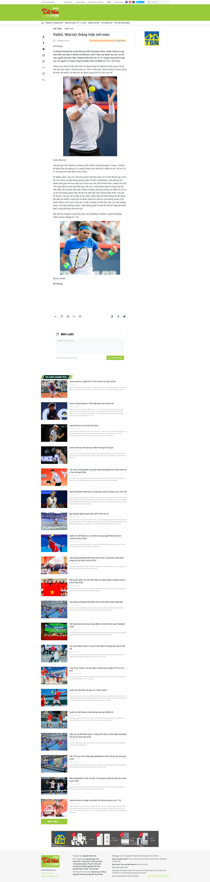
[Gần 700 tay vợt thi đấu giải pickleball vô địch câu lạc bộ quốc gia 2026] (54, 764)
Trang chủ (42, 23)
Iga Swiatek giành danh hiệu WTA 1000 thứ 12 (89, 514)
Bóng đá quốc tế (72, 23)
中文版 (108, 2)
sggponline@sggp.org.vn (50, 876)
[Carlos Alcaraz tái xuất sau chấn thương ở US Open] (54, 455)
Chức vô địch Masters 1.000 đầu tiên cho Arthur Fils (91, 403)
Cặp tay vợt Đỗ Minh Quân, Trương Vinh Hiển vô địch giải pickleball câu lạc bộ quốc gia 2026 (97, 735)
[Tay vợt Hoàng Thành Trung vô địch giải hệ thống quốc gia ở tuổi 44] (54, 653)
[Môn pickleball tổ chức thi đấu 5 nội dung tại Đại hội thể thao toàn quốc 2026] (54, 786)
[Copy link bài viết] (43, 67)
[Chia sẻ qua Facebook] (43, 43)
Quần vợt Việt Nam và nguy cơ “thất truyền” (88, 690)
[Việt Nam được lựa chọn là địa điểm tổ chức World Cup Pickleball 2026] (54, 631)
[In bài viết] (43, 61)
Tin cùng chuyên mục (56, 377)
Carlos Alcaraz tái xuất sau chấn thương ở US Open (91, 447)
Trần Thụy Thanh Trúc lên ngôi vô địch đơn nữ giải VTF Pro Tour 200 (96, 669)
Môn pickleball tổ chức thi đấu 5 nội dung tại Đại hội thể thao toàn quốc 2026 (97, 779)
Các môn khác (107, 23)
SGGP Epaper (118, 2)
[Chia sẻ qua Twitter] (43, 49)
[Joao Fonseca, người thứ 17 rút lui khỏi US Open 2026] (54, 389)
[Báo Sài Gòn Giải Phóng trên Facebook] (126, 2)
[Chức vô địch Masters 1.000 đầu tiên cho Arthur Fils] (54, 411)
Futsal (84, 23)
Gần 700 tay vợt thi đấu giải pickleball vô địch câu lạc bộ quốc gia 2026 (97, 757)
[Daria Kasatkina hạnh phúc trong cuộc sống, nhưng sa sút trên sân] (54, 499)
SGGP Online (68, 2)
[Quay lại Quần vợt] (43, 79)
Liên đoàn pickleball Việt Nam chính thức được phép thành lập (96, 602)
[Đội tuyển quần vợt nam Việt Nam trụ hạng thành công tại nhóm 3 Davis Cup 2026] (54, 587)
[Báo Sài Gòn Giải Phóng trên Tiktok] (133, 2)
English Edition (80, 2)
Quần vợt (69, 29)
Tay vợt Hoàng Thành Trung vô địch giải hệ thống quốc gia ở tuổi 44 (97, 647)
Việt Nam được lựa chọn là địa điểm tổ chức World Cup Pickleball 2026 (97, 625)
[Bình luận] (43, 73)
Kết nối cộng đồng (122, 23)
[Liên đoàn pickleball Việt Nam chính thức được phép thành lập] (54, 609)
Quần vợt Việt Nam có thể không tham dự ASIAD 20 (91, 712)
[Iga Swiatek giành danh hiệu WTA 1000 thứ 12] (54, 521)
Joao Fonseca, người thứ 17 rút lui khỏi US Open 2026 (92, 381)
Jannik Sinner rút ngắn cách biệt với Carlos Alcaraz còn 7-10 (95, 800)
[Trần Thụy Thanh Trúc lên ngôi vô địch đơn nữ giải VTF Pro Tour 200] (54, 675)
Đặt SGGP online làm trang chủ (158, 876)
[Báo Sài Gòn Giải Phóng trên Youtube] (130, 2)
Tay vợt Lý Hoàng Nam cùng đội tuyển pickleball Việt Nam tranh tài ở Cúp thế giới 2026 (98, 470)
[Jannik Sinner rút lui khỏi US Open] (54, 433)
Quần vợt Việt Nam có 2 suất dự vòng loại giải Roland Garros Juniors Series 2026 (95, 537)
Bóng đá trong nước (54, 23)
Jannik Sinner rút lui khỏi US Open (83, 425)
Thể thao (57, 29)
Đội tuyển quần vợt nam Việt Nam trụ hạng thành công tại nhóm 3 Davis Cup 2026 (97, 581)
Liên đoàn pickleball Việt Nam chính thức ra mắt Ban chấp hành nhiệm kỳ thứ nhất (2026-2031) (96, 559)
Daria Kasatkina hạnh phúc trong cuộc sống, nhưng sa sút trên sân (98, 492)
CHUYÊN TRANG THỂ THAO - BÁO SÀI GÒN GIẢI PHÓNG (50, 12)
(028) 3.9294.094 (48, 873)
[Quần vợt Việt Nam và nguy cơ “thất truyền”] (54, 697)
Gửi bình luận (116, 358)
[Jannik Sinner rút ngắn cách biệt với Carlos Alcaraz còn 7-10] (54, 808)
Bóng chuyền (93, 23)
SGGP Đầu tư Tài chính (95, 2)
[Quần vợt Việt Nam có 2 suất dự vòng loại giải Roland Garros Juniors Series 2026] (54, 543)
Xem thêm (53, 821)
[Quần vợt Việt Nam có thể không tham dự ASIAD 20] (54, 719)
